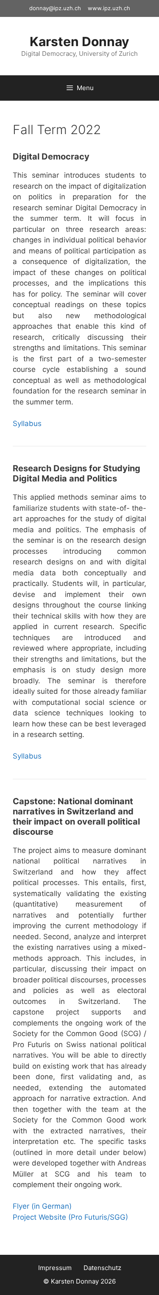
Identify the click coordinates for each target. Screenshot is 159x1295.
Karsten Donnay (79, 41)
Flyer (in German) (42, 1206)
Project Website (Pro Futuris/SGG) (70, 1217)
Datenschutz (102, 1268)
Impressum (55, 1268)
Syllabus (27, 423)
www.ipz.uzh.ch (109, 8)
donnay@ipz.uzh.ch (55, 8)
